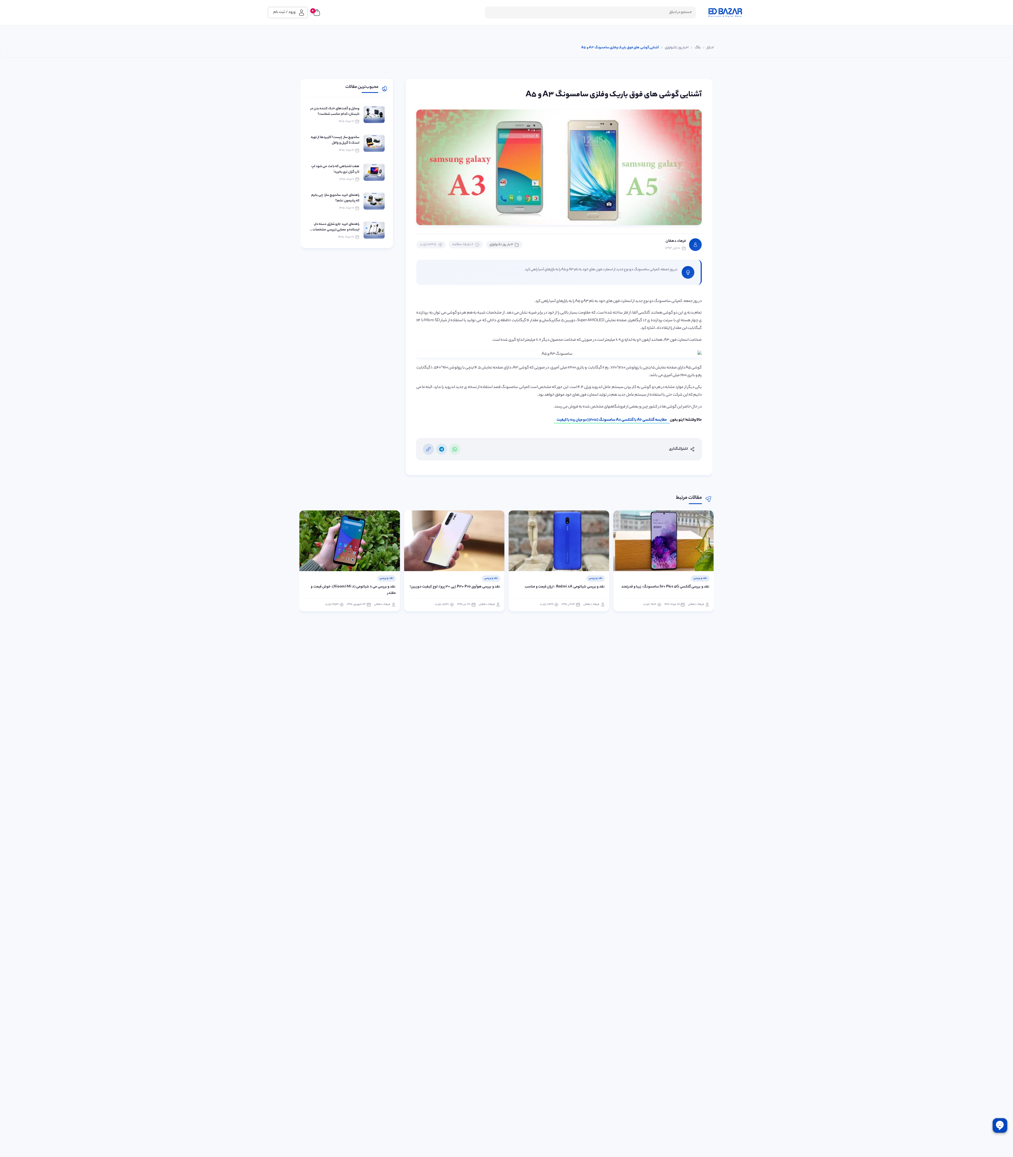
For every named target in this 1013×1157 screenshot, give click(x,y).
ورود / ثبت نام (284, 12)
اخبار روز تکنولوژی (501, 244)
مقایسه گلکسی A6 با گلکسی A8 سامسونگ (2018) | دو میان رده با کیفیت (612, 420)
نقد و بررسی (700, 578)
